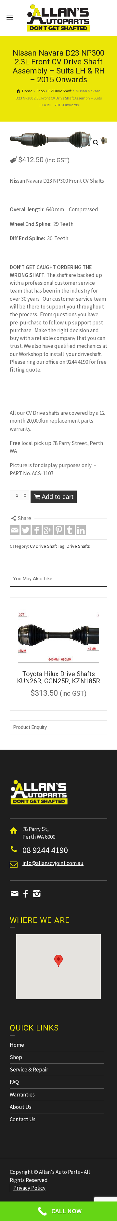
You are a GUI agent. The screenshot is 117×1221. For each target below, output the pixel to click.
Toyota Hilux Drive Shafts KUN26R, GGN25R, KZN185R (58, 677)
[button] (58, 960)
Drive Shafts (78, 546)
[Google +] (48, 530)
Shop (16, 1057)
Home (17, 1044)
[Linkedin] (81, 530)
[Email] (15, 530)
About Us (21, 1106)
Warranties (22, 1094)
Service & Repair (29, 1069)
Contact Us (22, 1119)
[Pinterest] (59, 530)
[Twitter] (26, 530)
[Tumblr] (70, 530)
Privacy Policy (29, 1187)
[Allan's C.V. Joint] (58, 17)
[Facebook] (37, 530)
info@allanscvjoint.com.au (53, 863)
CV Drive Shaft (43, 546)
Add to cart (57, 496)
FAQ (14, 1081)
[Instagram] (37, 894)
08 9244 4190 (45, 850)
